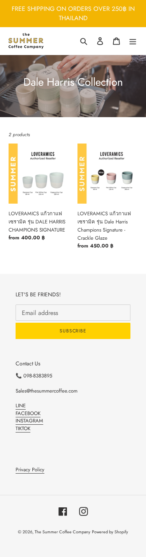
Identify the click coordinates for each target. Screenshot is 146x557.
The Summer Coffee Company (62, 532)
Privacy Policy (30, 469)
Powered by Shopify (110, 532)
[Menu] (133, 41)
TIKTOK (23, 428)
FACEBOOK (28, 413)
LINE (21, 405)
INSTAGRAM (29, 420)
